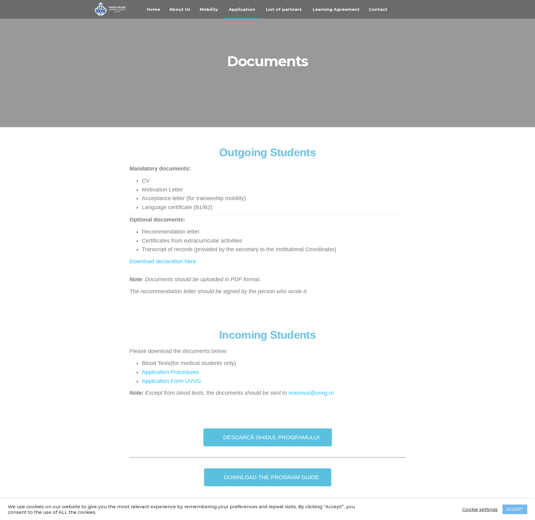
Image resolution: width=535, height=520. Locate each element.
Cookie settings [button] (480, 509)
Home (153, 9)
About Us (179, 9)
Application (242, 9)
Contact (378, 9)
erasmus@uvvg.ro (311, 393)
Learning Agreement (336, 9)
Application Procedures (170, 372)
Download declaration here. (163, 261)
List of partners (284, 9)
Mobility (209, 9)
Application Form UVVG (171, 381)
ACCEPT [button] (515, 509)
